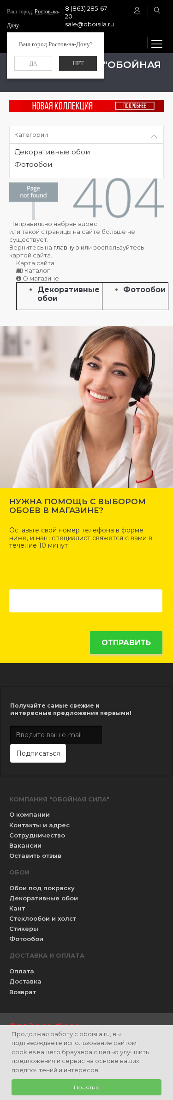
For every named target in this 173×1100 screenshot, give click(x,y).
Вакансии (25, 845)
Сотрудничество (37, 835)
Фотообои (33, 165)
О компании (29, 814)
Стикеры (23, 928)
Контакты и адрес (39, 825)
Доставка (25, 981)
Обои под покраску (42, 888)
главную (66, 247)
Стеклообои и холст (42, 918)
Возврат (22, 992)
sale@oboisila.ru (89, 24)
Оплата (21, 971)
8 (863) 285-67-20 (87, 12)
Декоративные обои (52, 152)
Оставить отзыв (35, 855)
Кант (17, 908)
